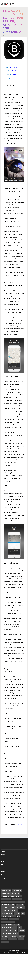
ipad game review (14, 919)
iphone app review (7, 924)
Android (3, 847)
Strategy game (6, 936)
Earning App (5, 910)
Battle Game (15, 901)
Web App (3, 874)
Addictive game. (17, 890)
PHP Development (5, 867)
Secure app (21, 930)
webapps (20, 939)
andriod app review (7, 893)
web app (4, 939)
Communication (14, 67)
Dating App (5, 907)
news (20, 927)
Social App (15, 933)
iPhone (16, 70)
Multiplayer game (7, 927)
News (2, 864)
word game (5, 942)
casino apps (19, 904)
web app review (12, 939)
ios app (4, 916)
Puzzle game (13, 930)
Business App (5, 904)
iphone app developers (8, 922)
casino (12, 904)
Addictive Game (6, 890)
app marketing (6, 901)
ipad (18, 916)
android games (6, 899)
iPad (13, 70)
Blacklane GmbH (16, 74)
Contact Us (5, 952)
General (3, 851)
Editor (5, 35)
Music (15, 927)
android (17, 893)
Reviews (3, 871)
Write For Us (11, 952)
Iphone (2, 861)
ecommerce (14, 910)
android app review (16, 896)
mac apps (16, 924)
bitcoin (23, 901)
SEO (3, 933)
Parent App (5, 930)
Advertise (17, 952)
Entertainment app (7, 913)
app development (17, 899)
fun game (17, 913)
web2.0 (14, 936)
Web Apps (3, 878)
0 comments (16, 35)
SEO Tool (8, 933)
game (22, 913)
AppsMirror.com (15, 950)
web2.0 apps (21, 936)
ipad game (5, 919)
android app (5, 896)
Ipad (2, 857)
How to (3, 854)
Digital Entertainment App (17, 907)
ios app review (11, 916)
